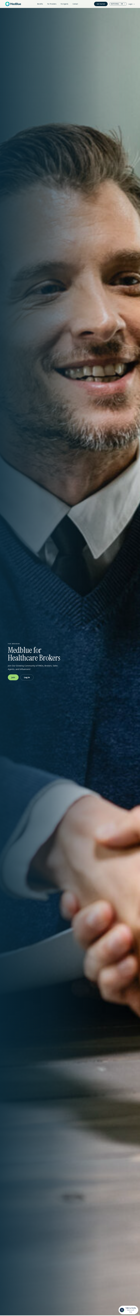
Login (131, 4)
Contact (75, 4)
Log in (27, 677)
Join (13, 677)
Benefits (40, 4)
